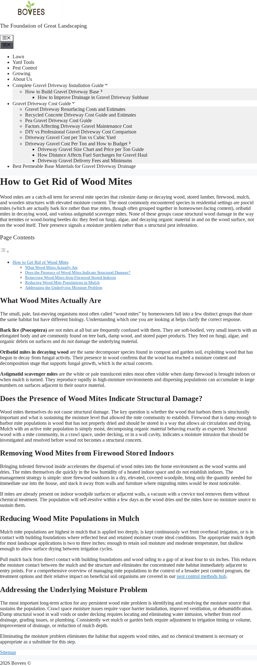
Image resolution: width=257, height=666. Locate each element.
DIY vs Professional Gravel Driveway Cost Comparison (80, 131)
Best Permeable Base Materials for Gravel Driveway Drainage (74, 166)
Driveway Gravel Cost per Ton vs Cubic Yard (70, 137)
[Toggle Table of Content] (4, 251)
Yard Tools (23, 62)
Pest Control (25, 67)
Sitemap (8, 652)
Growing (21, 73)
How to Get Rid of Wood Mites (40, 262)
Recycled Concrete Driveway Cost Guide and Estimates (80, 114)
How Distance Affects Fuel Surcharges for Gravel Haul (92, 155)
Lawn (18, 56)
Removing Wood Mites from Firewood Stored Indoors (70, 277)
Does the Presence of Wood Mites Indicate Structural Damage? (77, 272)
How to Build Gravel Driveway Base (62, 91)
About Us (22, 79)
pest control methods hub (201, 576)
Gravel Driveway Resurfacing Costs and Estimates (75, 109)
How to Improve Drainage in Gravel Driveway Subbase (93, 97)
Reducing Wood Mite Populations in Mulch (62, 282)
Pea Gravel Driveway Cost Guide (58, 120)
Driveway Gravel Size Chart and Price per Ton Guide (91, 149)
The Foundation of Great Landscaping (43, 26)
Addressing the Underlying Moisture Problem (63, 287)
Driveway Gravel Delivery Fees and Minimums (85, 160)
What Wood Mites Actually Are (51, 267)
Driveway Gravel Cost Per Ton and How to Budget (76, 143)
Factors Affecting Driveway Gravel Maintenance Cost (78, 126)
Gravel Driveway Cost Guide (42, 103)
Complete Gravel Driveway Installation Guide (58, 85)
